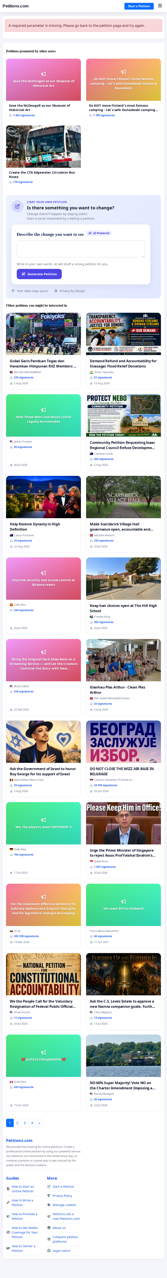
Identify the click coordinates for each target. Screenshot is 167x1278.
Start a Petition (139, 6)
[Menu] (159, 6)
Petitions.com (16, 6)
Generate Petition (42, 274)
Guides (12, 1178)
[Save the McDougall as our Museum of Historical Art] (43, 89)
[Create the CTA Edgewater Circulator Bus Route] (43, 156)
